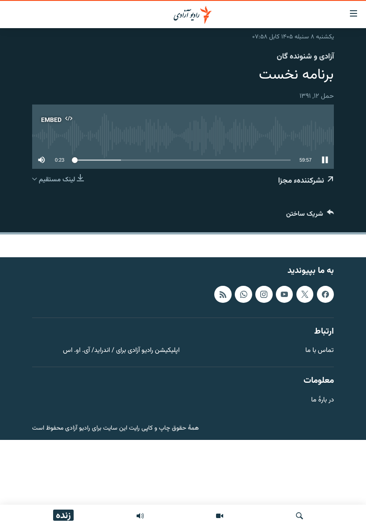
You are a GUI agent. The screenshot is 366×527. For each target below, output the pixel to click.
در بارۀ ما (322, 400)
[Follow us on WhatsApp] (243, 294)
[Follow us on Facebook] (325, 294)
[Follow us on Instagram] (263, 294)
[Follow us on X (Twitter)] (304, 294)
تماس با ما (319, 351)
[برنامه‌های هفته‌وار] (140, 516)
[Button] (310, 216)
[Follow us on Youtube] (284, 294)
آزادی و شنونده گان (305, 57)
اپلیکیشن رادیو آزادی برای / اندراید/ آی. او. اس (121, 351)
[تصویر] (219, 516)
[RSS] (222, 294)
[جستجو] (299, 516)
